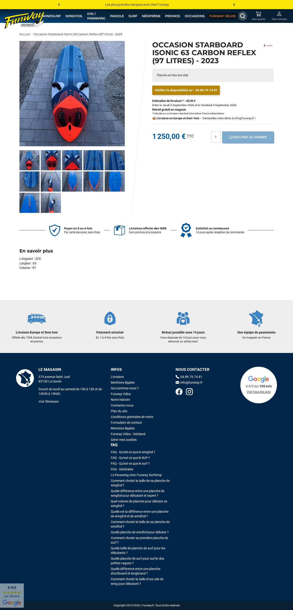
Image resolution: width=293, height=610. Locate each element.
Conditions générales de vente (132, 417)
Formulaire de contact (126, 422)
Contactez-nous (122, 405)
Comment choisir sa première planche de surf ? (139, 540)
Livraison (117, 377)
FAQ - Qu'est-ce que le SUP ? (130, 458)
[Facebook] (179, 392)
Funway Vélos (121, 394)
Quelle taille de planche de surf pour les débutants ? (138, 550)
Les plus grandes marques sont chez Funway (137, 4)
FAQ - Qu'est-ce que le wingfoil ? (133, 452)
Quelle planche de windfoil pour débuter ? (140, 532)
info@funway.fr (244, 118)
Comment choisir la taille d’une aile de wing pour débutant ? (137, 581)
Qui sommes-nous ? (125, 388)
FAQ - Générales (122, 469)
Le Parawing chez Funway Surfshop (136, 475)
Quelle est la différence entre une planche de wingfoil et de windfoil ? (139, 514)
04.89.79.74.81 (206, 90)
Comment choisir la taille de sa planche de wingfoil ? (140, 483)
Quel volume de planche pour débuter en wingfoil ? (139, 503)
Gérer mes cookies (124, 440)
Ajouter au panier (250, 137)
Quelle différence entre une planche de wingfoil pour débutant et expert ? (137, 493)
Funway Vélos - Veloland (128, 434)
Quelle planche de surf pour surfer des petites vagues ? (137, 561)
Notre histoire (120, 399)
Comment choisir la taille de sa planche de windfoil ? (140, 524)
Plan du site (119, 411)
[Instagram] (189, 392)
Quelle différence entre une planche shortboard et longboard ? (135, 571)
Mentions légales (123, 382)
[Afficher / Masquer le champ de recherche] (242, 16)
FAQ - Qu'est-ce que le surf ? (130, 463)
